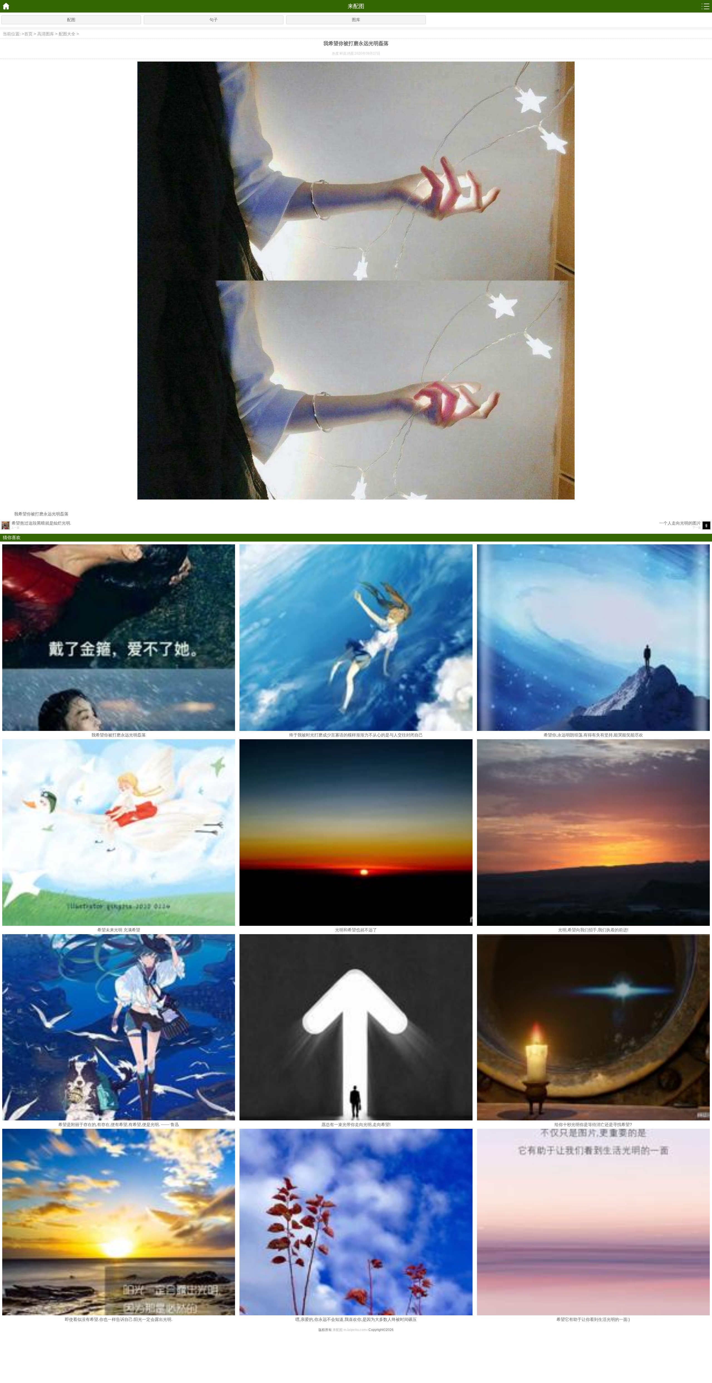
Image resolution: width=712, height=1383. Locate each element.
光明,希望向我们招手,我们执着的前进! (593, 929)
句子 (213, 19)
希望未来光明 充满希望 (118, 929)
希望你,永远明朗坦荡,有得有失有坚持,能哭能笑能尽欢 (593, 735)
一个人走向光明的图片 (680, 523)
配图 (71, 19)
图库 (356, 19)
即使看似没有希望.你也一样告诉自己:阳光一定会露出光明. (118, 1319)
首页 (28, 33)
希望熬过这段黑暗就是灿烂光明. (41, 523)
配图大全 (67, 33)
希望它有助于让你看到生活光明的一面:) (593, 1319)
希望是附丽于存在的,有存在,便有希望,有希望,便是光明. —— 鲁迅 (118, 1124)
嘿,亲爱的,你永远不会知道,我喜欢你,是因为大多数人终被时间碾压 (356, 1319)
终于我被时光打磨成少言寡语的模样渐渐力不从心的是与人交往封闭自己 (356, 735)
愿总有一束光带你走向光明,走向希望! (356, 1124)
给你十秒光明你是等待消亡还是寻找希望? (593, 1124)
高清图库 (45, 33)
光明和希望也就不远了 (356, 929)
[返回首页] (6, 6)
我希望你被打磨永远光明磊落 (119, 735)
